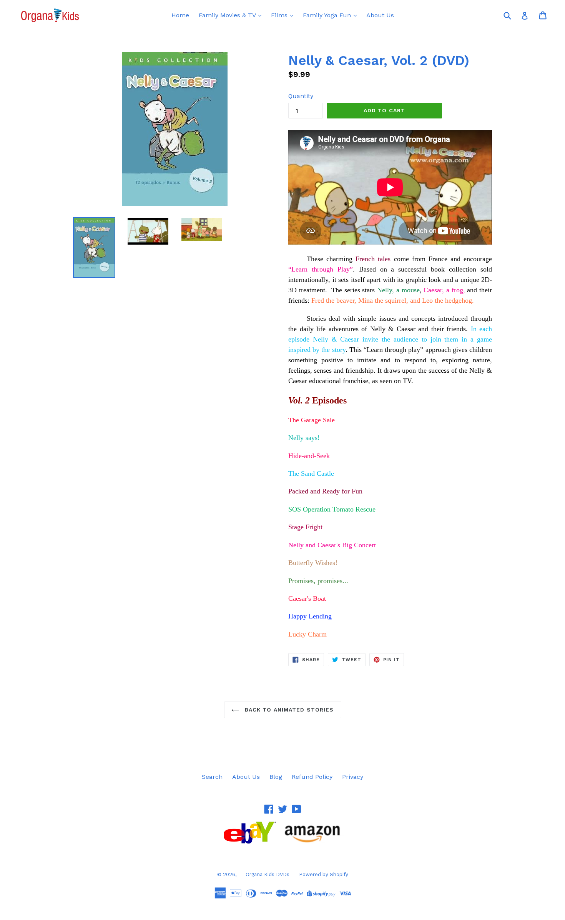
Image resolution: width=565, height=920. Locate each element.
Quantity (300, 96)
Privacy (352, 776)
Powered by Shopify (323, 874)
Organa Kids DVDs (267, 874)
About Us (380, 15)
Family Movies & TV (228, 15)
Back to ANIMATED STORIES (288, 710)
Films (280, 15)
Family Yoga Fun (328, 15)
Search (212, 776)
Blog (275, 776)
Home (180, 15)
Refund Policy (312, 776)
